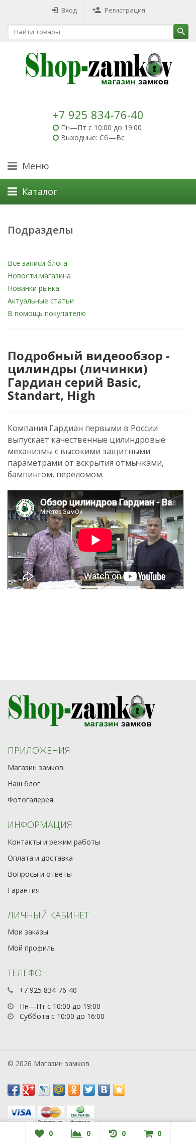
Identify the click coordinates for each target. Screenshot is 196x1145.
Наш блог (24, 783)
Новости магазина (39, 275)
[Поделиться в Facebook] (14, 1090)
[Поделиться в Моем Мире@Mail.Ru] (59, 1090)
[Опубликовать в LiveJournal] (44, 1090)
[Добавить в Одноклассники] (74, 1090)
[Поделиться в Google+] (29, 1090)
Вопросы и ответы (40, 874)
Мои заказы (28, 931)
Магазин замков (35, 767)
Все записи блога (37, 263)
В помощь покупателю (47, 313)
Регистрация (125, 10)
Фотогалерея (30, 799)
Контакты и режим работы (54, 842)
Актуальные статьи (41, 300)
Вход (69, 10)
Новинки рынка (33, 288)
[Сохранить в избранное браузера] (119, 1090)
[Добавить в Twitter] (89, 1090)
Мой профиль (31, 948)
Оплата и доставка (40, 858)
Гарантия (24, 890)
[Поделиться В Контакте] (104, 1090)
